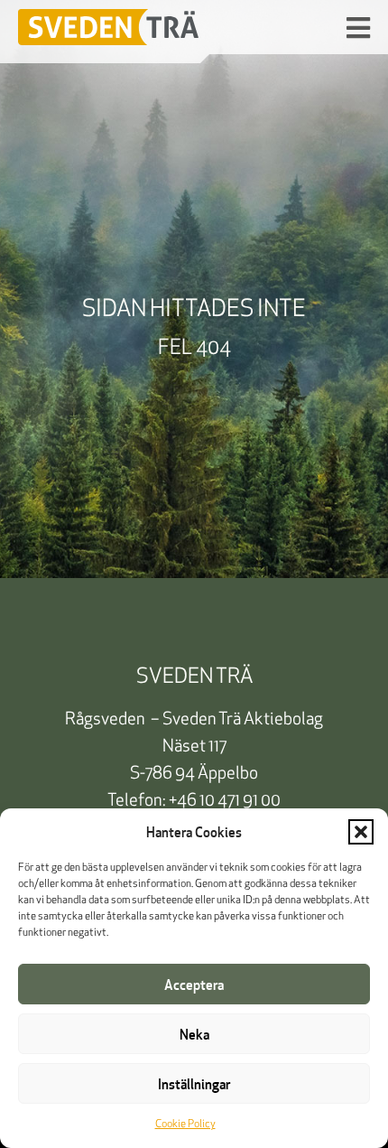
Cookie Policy (185, 1124)
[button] (361, 832)
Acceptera (194, 984)
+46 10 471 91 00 (225, 801)
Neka (194, 1034)
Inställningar (194, 1084)
